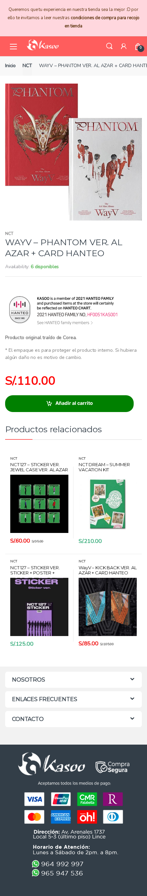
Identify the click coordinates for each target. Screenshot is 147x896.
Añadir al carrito (74, 403)
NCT (27, 65)
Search (109, 46)
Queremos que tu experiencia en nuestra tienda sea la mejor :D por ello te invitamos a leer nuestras (74, 18)
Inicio (10, 65)
